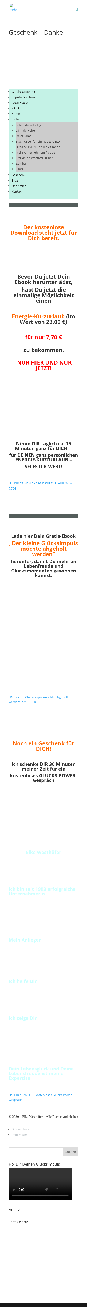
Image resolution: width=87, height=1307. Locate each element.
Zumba (21, 163)
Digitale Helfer (26, 131)
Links (19, 169)
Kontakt (17, 191)
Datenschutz (20, 1129)
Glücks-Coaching (23, 92)
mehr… (17, 119)
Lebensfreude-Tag (28, 125)
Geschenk (18, 175)
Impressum (20, 1135)
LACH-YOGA (20, 103)
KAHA (15, 108)
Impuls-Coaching (23, 97)
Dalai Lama (23, 136)
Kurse (16, 114)
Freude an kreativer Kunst (34, 158)
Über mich (19, 186)
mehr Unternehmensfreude (35, 153)
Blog (15, 180)
